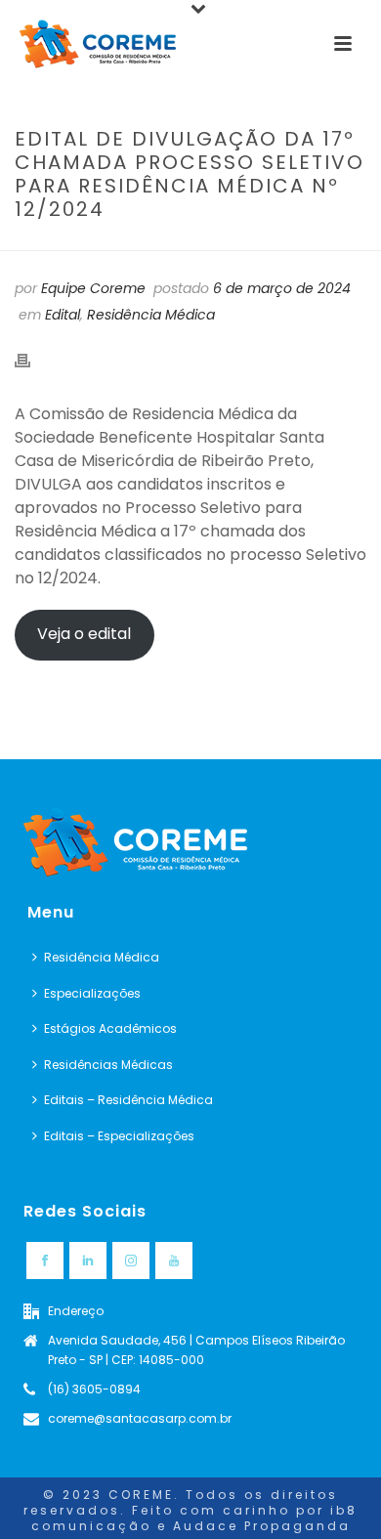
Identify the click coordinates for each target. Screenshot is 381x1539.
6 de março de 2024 (282, 288)
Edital (62, 314)
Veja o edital (84, 633)
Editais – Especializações (119, 1136)
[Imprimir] (32, 360)
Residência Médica (151, 314)
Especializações (92, 993)
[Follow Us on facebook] (45, 1260)
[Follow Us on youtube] (173, 1260)
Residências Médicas (108, 1064)
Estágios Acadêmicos (110, 1028)
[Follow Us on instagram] (130, 1260)
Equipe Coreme (93, 288)
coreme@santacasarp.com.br (140, 1418)
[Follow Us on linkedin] (87, 1260)
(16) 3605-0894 (94, 1389)
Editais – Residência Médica (128, 1099)
